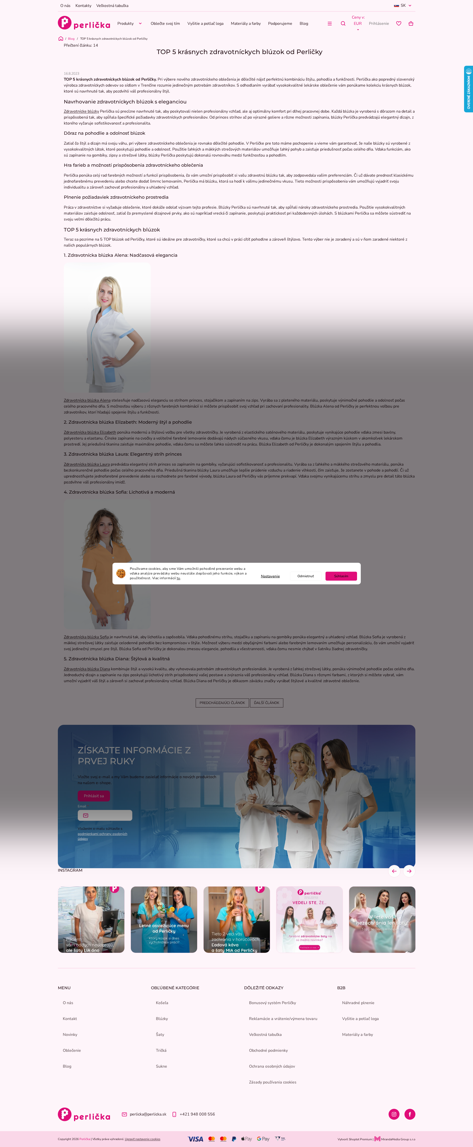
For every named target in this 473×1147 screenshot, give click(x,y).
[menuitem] (130, 23)
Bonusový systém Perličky (272, 1003)
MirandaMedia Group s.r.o (397, 1139)
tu (178, 577)
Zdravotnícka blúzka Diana (87, 669)
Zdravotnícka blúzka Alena (87, 400)
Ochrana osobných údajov (272, 1066)
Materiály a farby (357, 1034)
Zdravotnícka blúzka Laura (87, 464)
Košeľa (162, 1003)
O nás (65, 5)
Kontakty (83, 5)
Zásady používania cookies (272, 1082)
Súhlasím (341, 576)
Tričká (161, 1050)
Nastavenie (270, 576)
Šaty (160, 1034)
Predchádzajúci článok (222, 703)
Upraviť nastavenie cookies (142, 1139)
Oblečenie (72, 1050)
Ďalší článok (266, 703)
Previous (394, 871)
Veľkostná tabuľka (112, 5)
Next (409, 871)
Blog (67, 1066)
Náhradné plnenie (358, 1003)
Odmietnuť (305, 576)
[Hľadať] (343, 23)
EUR (358, 23)
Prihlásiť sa (94, 796)
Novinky (70, 1034)
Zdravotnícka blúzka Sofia (86, 637)
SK (403, 5)
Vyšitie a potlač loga (360, 1018)
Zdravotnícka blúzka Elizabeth (90, 432)
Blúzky (162, 1018)
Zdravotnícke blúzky (81, 111)
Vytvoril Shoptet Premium (355, 1139)
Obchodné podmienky (268, 1050)
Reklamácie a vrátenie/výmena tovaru (283, 1018)
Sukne (161, 1066)
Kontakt (70, 1018)
